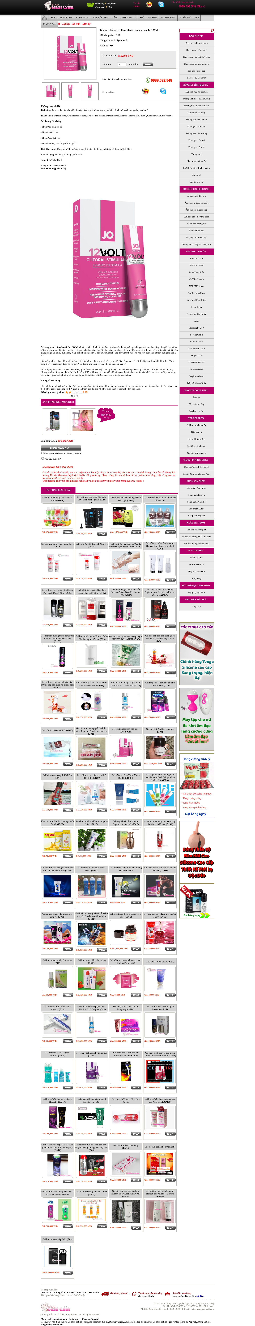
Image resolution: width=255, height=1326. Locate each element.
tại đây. (199, 1296)
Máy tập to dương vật (185, 1321)
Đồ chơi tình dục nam (78, 1321)
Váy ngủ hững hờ (52, 458)
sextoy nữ (58, 1324)
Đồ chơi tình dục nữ (98, 1321)
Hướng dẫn (59, 1292)
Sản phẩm (47, 1292)
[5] (80, 392)
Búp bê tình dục (144, 1321)
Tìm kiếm (82, 1292)
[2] (70, 392)
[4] (77, 392)
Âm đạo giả (129, 1321)
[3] (73, 392)
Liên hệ (71, 1292)
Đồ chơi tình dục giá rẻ (164, 1321)
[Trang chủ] (59, 10)
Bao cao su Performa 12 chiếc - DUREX (62, 453)
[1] (66, 392)
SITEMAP (94, 1292)
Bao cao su (61, 1321)
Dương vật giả (116, 1321)
